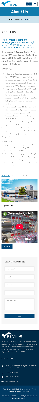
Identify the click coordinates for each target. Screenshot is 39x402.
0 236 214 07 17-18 (12, 372)
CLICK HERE (6, 176)
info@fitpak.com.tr (12, 381)
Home (10, 19)
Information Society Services (12, 396)
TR (27, 4)
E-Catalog (7, 246)
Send (19, 316)
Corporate (18, 19)
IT (31, 4)
